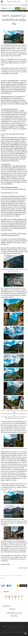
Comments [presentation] (6, 606)
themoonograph (19, 575)
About (9, 628)
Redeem (23, 626)
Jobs (18, 628)
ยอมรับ (17, 8)
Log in (15, 615)
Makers (5, 1)
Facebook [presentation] (12, 609)
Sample (18, 626)
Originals (9, 626)
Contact (14, 628)
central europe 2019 (12, 1)
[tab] (6, 605)
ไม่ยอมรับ (23, 8)
